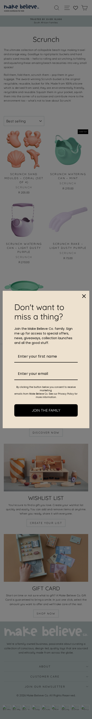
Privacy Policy (66, 393)
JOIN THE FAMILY (46, 410)
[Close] (84, 296)
